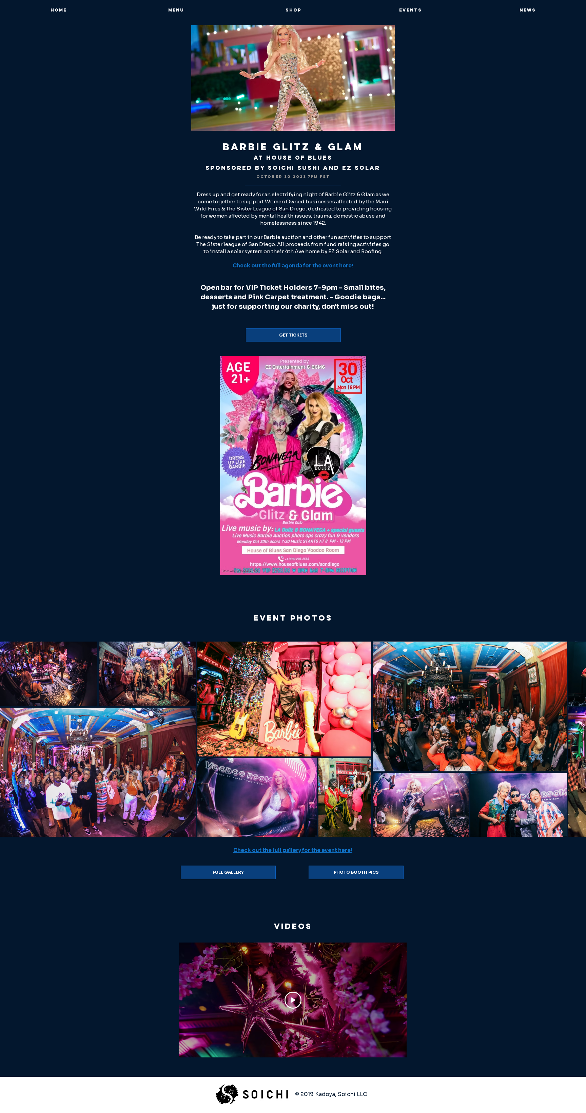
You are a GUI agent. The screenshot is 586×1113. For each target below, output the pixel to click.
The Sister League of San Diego (266, 208)
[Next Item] (574, 739)
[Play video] (293, 1000)
